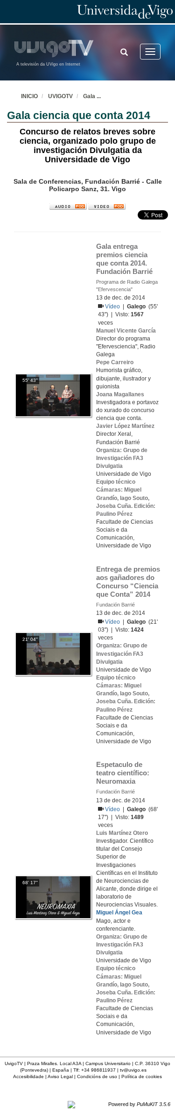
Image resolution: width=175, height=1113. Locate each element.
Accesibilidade (28, 1076)
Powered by (139, 1104)
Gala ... (92, 96)
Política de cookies (141, 1076)
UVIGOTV (60, 96)
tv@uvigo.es (133, 1070)
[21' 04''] (53, 654)
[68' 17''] (53, 897)
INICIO (29, 96)
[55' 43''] (53, 395)
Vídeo (113, 306)
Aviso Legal (60, 1076)
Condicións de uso (97, 1076)
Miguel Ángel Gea (119, 912)
